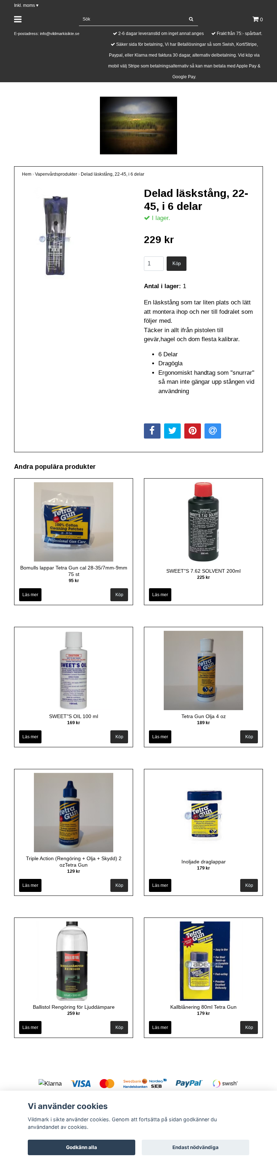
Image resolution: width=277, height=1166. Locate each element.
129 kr (73, 871)
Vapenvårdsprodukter (56, 174)
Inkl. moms (26, 5)
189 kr (203, 722)
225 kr (203, 577)
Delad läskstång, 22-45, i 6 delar (112, 174)
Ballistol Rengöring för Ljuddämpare (74, 1007)
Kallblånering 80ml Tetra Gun (203, 1007)
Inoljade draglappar (203, 861)
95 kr (74, 580)
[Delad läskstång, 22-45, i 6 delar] (77, 236)
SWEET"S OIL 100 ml (73, 716)
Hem (26, 174)
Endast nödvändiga (195, 1147)
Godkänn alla (81, 1147)
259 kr (73, 1013)
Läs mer (30, 594)
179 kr (203, 868)
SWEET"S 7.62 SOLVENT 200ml (203, 571)
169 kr (73, 722)
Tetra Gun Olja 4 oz (203, 716)
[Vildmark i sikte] (138, 125)
